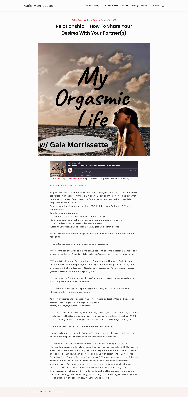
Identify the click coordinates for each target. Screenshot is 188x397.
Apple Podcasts (69, 185)
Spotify (82, 185)
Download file (57, 179)
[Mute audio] (77, 172)
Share (88, 175)
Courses (155, 6)
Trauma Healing (93, 6)
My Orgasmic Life (139, 6)
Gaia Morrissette (38, 6)
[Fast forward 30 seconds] (92, 172)
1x (86, 172)
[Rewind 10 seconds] (82, 172)
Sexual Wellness (111, 6)
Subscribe (78, 175)
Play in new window (75, 179)
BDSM (125, 6)
